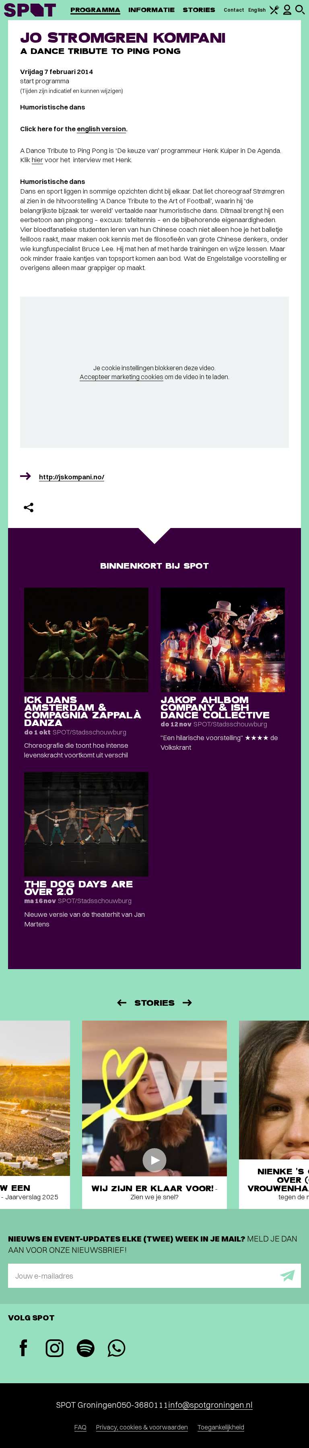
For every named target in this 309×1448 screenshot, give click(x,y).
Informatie (151, 10)
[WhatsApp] (116, 1349)
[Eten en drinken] (274, 13)
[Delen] (28, 507)
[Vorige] (121, 1002)
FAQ (80, 1427)
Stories (199, 10)
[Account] (287, 13)
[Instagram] (54, 1349)
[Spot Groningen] (30, 10)
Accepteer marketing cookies (121, 377)
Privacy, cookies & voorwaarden (142, 1427)
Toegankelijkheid (221, 1427)
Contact (234, 10)
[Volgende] (188, 1002)
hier (37, 159)
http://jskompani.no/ (71, 476)
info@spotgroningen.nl (210, 1405)
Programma (95, 10)
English (257, 10)
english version (101, 128)
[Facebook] (23, 1348)
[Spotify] (85, 1349)
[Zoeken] (300, 13)
